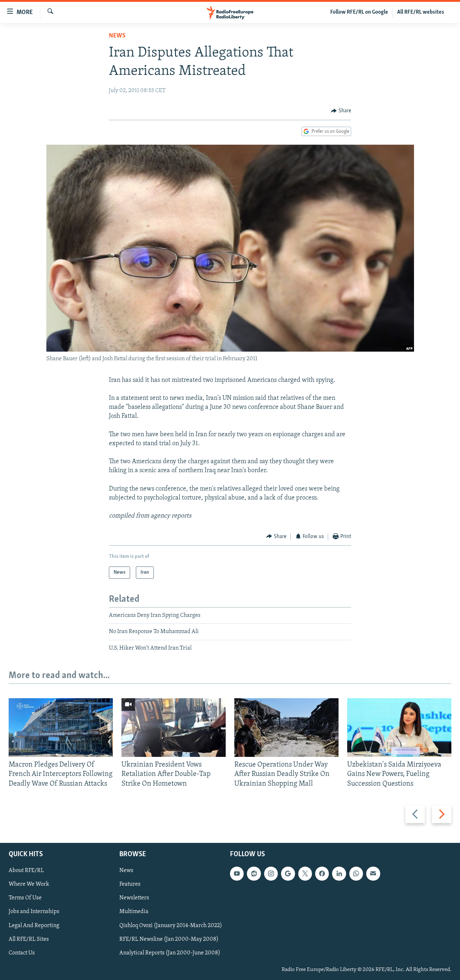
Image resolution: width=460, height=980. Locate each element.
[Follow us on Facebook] (322, 873)
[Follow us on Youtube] (237, 873)
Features (130, 884)
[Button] (341, 111)
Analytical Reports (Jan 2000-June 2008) (169, 953)
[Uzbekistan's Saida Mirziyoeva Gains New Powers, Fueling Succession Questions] (399, 727)
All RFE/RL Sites (29, 939)
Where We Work (29, 884)
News (117, 36)
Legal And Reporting (34, 926)
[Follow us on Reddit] (254, 873)
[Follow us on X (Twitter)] (305, 873)
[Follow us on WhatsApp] (356, 873)
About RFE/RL (26, 870)
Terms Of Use (25, 898)
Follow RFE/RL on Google (359, 12)
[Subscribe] (373, 873)
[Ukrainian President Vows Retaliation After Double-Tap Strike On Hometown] (173, 727)
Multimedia (133, 911)
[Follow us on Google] (288, 873)
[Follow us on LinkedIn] (339, 873)
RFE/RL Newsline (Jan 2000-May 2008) (168, 939)
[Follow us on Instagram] (271, 873)
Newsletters (134, 898)
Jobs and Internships (34, 911)
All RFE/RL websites (420, 12)
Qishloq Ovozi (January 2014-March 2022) (170, 926)
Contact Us (22, 953)
